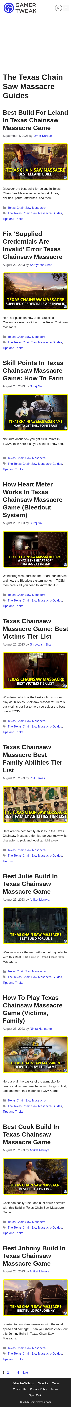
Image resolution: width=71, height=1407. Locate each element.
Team (55, 1383)
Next (27, 1372)
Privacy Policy (38, 1389)
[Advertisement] (35, 41)
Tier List (8, 861)
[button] (58, 8)
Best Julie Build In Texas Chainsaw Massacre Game (30, 884)
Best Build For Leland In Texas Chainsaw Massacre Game (35, 120)
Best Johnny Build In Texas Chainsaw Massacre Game (34, 1255)
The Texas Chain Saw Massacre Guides (35, 213)
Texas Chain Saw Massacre (27, 207)
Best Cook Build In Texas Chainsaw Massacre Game (31, 1134)
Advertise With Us (23, 1383)
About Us (43, 1383)
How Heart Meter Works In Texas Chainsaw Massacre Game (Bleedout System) (32, 499)
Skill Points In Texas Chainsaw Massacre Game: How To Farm (33, 370)
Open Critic (35, 1395)
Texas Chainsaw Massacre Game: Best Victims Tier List (35, 628)
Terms (54, 1389)
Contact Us (19, 1389)
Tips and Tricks (13, 219)
